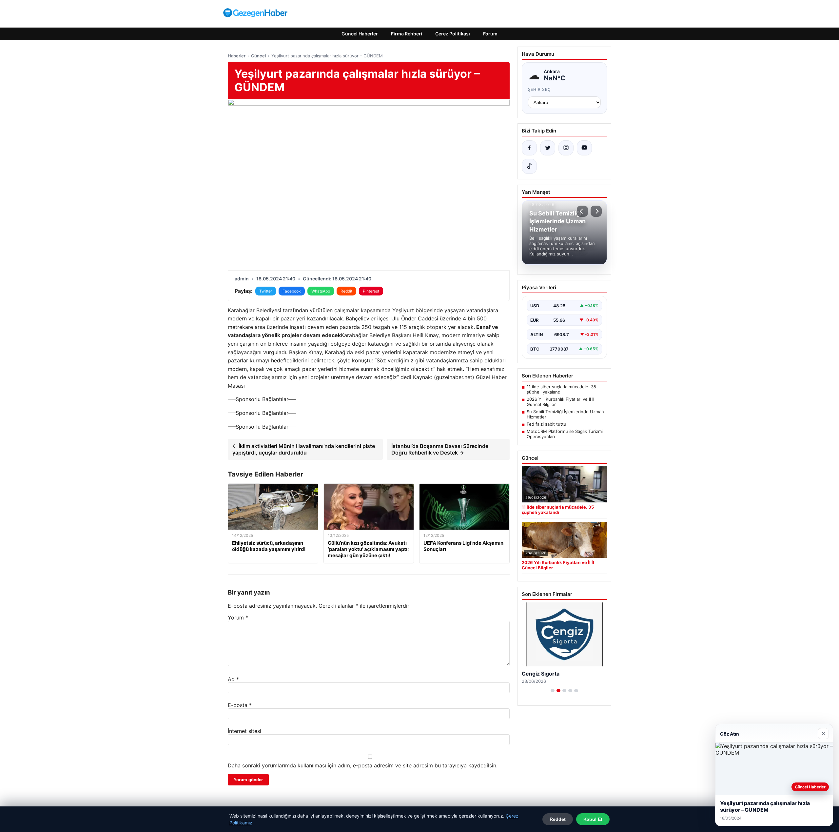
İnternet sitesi (244, 731)
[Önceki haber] (582, 211)
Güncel (258, 55)
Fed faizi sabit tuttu (546, 424)
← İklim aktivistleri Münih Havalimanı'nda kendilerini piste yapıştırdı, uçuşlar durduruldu (303, 449)
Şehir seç (539, 89)
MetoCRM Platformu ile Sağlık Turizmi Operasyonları (565, 434)
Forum (490, 33)
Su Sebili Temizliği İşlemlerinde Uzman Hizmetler (565, 414)
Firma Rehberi (406, 33)
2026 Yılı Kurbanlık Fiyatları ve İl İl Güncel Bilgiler (560, 401)
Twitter (265, 291)
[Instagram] (566, 147)
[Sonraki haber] (596, 211)
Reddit (346, 291)
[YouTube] (584, 147)
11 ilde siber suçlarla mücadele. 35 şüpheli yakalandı (561, 389)
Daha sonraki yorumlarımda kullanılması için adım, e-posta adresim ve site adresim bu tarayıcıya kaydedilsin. (363, 765)
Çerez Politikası (452, 33)
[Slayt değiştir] (553, 690)
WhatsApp (320, 291)
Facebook (292, 291)
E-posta (240, 705)
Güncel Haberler (359, 33)
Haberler (236, 55)
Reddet (558, 819)
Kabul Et (592, 819)
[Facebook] (529, 147)
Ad (233, 679)
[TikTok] (529, 166)
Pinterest (371, 291)
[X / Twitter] (547, 147)
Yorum (238, 617)
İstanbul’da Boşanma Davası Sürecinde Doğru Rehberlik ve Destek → (439, 449)
